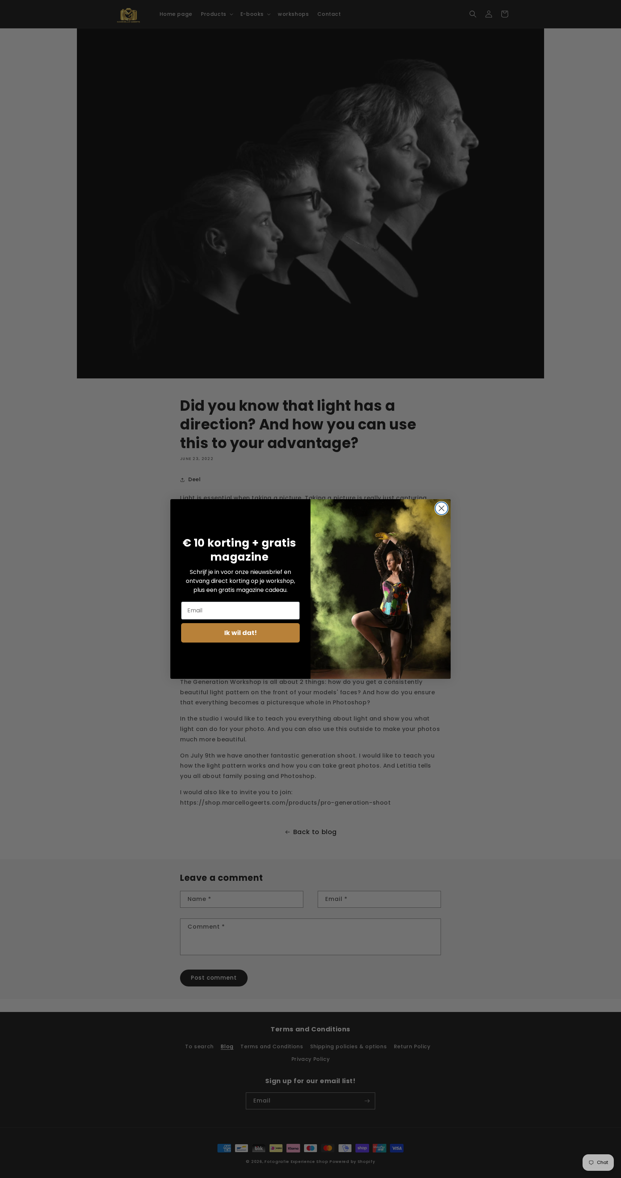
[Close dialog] (441, 508)
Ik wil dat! (240, 632)
